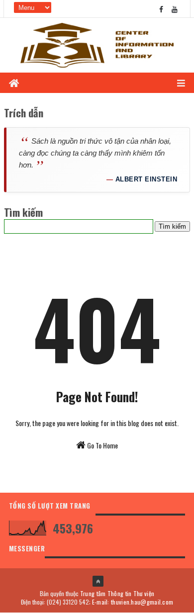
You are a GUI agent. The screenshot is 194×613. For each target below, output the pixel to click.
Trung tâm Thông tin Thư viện (117, 593)
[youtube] (174, 8)
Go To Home (102, 445)
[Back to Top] (98, 581)
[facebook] (161, 8)
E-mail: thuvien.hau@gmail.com (133, 602)
